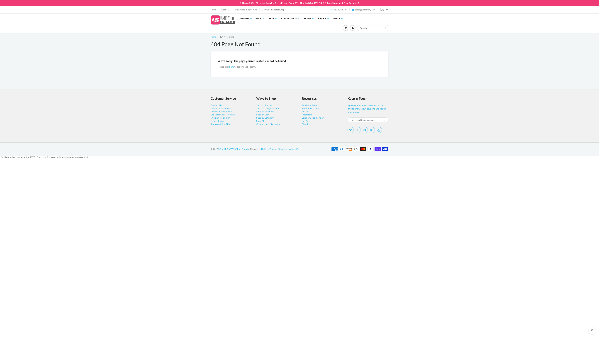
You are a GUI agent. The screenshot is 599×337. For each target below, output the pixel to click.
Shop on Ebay (262, 114)
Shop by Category (265, 117)
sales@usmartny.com (365, 9)
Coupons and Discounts (268, 124)
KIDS (271, 18)
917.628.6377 (340, 9)
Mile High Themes (269, 149)
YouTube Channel (310, 108)
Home (213, 9)
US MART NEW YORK (229, 149)
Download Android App (273, 9)
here (231, 66)
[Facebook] (358, 130)
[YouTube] (379, 130)
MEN (258, 18)
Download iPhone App (246, 9)
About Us (226, 9)
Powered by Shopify (289, 149)
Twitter (305, 111)
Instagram (307, 114)
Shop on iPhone (264, 105)
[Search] (386, 28)
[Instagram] (372, 130)
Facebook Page (309, 105)
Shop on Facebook (265, 111)
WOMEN (244, 18)
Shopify (245, 149)
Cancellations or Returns (223, 114)
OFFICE (322, 18)
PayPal (305, 121)
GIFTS (336, 18)
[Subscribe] (384, 119)
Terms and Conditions (221, 124)
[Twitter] (351, 130)
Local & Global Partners (313, 117)
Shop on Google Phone (267, 108)
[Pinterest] (365, 130)
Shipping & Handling (220, 117)
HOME (307, 18)
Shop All (260, 121)
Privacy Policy (217, 121)
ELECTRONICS (289, 18)
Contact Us (216, 105)
